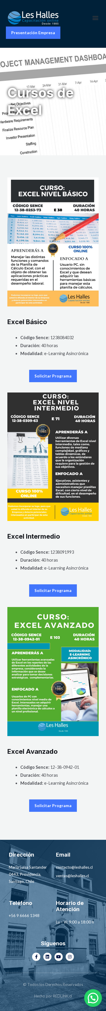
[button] (95, 18)
